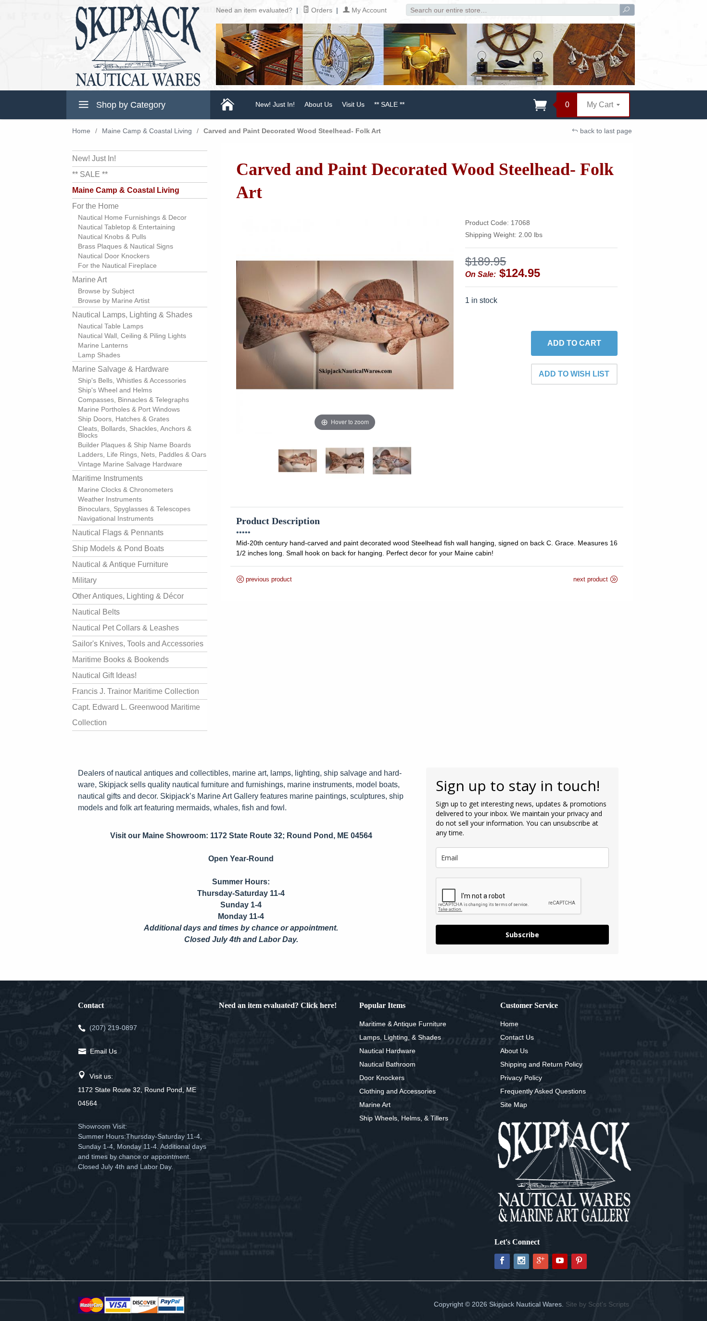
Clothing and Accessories (397, 1091)
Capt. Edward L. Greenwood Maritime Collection (136, 715)
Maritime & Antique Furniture (402, 1024)
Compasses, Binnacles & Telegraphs (133, 399)
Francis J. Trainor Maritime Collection (135, 691)
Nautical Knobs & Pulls (112, 236)
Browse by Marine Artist (114, 300)
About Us (318, 104)
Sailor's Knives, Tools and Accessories (137, 644)
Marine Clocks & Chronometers (125, 489)
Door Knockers (381, 1078)
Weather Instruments (110, 499)
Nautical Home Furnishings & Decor (132, 217)
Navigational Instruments (115, 518)
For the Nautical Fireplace (117, 265)
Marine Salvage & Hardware (120, 369)
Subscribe (522, 934)
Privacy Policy (521, 1078)
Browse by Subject (106, 291)
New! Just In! (275, 104)
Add (574, 343)
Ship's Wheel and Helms (115, 390)
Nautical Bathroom (387, 1064)
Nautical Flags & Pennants (118, 532)
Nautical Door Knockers (114, 255)
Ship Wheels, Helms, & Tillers (403, 1118)
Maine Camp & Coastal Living (147, 131)
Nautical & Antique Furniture (120, 564)
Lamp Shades (99, 355)
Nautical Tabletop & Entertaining (126, 227)
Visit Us (353, 104)
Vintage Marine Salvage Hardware (130, 464)
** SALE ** (389, 104)
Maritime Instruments (107, 478)
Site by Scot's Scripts (597, 1304)
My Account (368, 10)
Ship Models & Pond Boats (118, 548)
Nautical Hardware (387, 1051)
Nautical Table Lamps (110, 326)
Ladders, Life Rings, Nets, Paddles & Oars (142, 454)
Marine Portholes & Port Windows (129, 409)
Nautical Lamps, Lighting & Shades (132, 315)
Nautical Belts (96, 612)
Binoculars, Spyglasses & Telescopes (134, 508)
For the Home (95, 206)
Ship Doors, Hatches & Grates (123, 418)
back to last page (605, 131)
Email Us (103, 1051)
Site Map (513, 1104)
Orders (320, 10)
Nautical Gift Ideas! (104, 675)
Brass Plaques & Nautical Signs (125, 246)
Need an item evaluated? (254, 10)
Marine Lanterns (103, 345)
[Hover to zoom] (345, 324)
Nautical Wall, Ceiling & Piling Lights (132, 335)
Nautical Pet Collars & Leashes (125, 628)
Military (84, 580)
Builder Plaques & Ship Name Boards (134, 444)
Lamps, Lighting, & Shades (400, 1037)
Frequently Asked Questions (543, 1091)
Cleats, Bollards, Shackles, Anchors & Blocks (134, 432)
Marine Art (89, 280)
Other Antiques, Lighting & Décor (128, 596)
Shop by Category (129, 105)
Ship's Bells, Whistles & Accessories (132, 380)
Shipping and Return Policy (541, 1064)
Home (81, 131)
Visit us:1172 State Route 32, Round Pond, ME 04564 (137, 1089)
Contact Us (517, 1037)
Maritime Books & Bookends (120, 659)
